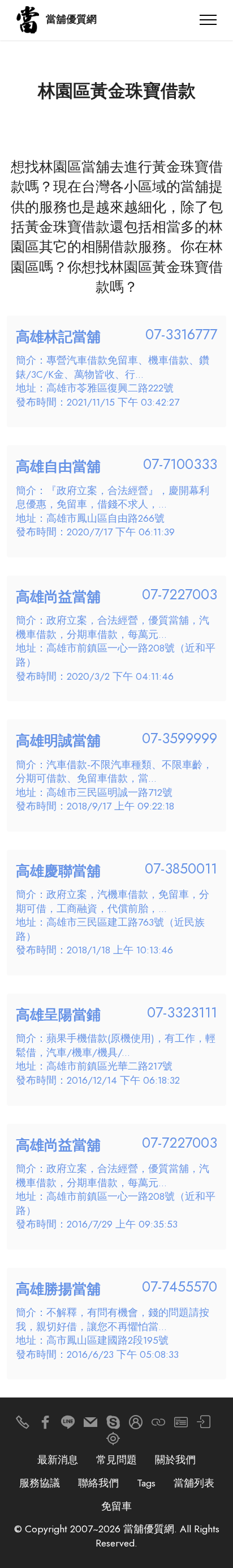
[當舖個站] (181, 1424)
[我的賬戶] (203, 1424)
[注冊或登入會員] (136, 1424)
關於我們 (175, 1459)
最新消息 (57, 1459)
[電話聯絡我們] (22, 1424)
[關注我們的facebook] (45, 1424)
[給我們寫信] (90, 1424)
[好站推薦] (158, 1424)
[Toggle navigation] (208, 19)
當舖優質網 (71, 20)
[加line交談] (68, 1424)
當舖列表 (194, 1483)
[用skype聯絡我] (113, 1424)
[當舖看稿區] (113, 1441)
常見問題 (116, 1459)
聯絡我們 (98, 1483)
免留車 (116, 1506)
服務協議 (39, 1483)
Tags (146, 1483)
